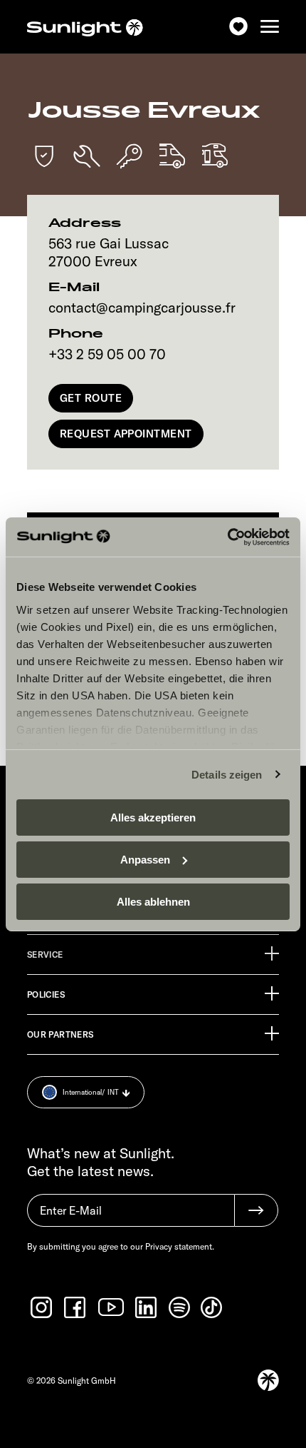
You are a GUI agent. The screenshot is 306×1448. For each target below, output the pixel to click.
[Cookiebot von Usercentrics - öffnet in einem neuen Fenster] (227, 536)
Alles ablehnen (153, 901)
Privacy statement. (179, 1246)
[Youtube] (112, 1307)
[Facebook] (76, 1307)
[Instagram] (42, 1307)
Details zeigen (226, 774)
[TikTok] (212, 1307)
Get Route (91, 398)
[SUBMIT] (256, 1210)
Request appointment (126, 433)
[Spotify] (180, 1307)
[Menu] (270, 26)
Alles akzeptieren (153, 817)
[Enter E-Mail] (130, 1217)
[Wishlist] (238, 26)
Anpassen (145, 860)
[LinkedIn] (147, 1307)
